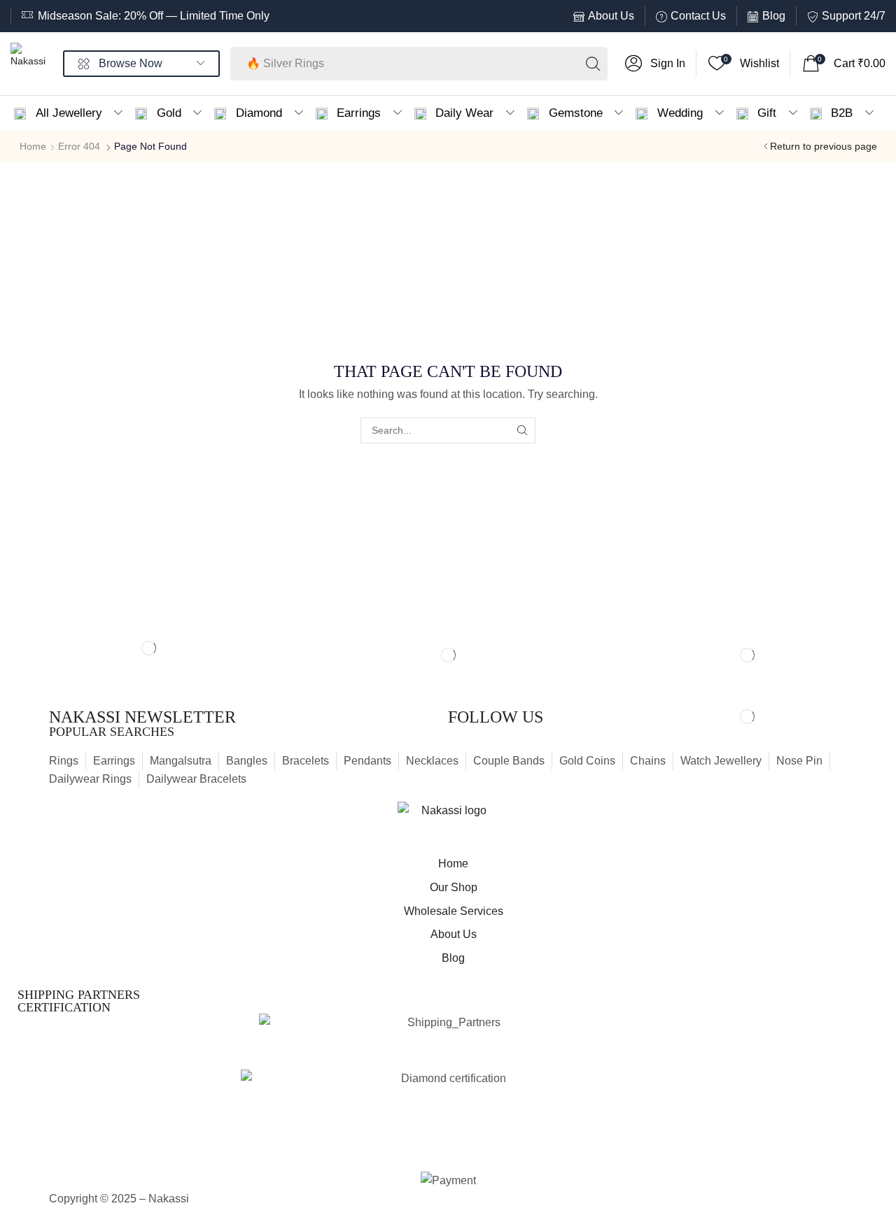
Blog (773, 16)
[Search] (593, 64)
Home (33, 146)
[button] (655, 63)
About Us (611, 16)
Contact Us (698, 16)
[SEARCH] (523, 430)
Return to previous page (823, 146)
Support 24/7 (854, 16)
